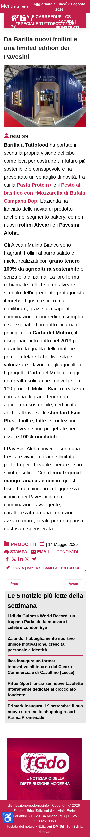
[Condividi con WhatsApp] (27, 559)
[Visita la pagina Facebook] (32, 19)
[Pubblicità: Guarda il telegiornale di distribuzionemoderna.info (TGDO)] (45, 769)
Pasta (19, 568)
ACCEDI (66, 22)
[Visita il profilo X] (14, 28)
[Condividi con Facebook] (7, 559)
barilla (51, 568)
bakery (33, 568)
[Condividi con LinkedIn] (20, 559)
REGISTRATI (67, 28)
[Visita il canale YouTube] (23, 19)
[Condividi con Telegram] (33, 559)
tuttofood (70, 568)
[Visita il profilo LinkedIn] (14, 19)
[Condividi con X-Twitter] (13, 559)
